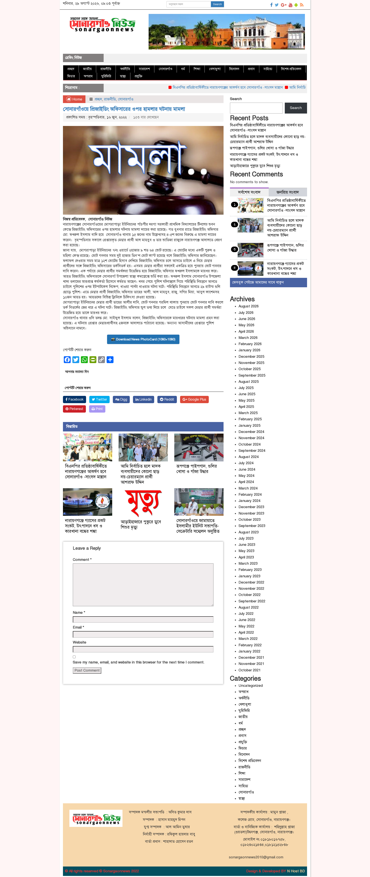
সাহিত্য (268, 69)
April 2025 (246, 406)
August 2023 (249, 532)
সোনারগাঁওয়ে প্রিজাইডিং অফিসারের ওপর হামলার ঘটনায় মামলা (124, 109)
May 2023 (246, 551)
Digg (123, 399)
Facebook (75, 399)
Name (79, 612)
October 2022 (250, 595)
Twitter (101, 399)
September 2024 (252, 450)
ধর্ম (183, 69)
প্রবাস (251, 69)
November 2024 (251, 438)
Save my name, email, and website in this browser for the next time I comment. (138, 662)
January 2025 (249, 425)
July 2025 (246, 388)
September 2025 (252, 375)
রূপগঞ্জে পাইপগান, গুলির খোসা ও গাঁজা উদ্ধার (196, 469)
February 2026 (250, 344)
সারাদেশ (144, 69)
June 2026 (247, 319)
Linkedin (145, 399)
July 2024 (246, 463)
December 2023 (251, 507)
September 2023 (252, 526)
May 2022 (246, 626)
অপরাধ (88, 76)
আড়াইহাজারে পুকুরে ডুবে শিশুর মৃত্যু (255, 166)
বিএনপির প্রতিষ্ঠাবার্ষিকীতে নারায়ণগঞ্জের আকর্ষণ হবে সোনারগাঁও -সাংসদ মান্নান (205, 87)
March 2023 (248, 563)
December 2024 (251, 432)
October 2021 (250, 670)
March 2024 (248, 488)
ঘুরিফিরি (106, 76)
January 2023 (249, 576)
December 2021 (251, 657)
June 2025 (247, 394)
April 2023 (246, 557)
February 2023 (250, 569)
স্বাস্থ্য (123, 76)
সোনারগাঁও (165, 69)
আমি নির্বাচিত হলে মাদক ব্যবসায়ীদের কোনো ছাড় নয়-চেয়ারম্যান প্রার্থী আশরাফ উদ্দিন (141, 474)
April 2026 (246, 331)
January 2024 (249, 500)
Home (76, 99)
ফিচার (71, 76)
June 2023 (247, 544)
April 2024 (246, 482)
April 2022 (246, 632)
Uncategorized (251, 685)
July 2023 (246, 538)
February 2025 (250, 419)
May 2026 (246, 325)
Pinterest (76, 409)
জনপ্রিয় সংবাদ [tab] (288, 192)
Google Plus (196, 399)
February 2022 (250, 645)
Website (79, 642)
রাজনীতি (105, 69)
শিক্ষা (197, 69)
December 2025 (251, 356)
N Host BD (296, 871)
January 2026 (249, 350)
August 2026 (249, 306)
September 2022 (252, 601)
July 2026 (246, 312)
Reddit (168, 399)
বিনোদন (234, 69)
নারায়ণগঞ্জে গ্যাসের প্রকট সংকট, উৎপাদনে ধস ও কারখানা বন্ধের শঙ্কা (85, 526)
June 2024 (247, 469)
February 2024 (250, 494)
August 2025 (249, 381)
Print (99, 409)
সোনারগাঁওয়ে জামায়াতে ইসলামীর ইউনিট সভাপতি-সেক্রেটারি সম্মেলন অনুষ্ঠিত (197, 526)
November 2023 (251, 513)
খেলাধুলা (215, 69)
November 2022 (251, 588)
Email (78, 627)
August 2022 (249, 607)
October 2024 (250, 444)
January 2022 (249, 651)
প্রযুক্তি (138, 76)
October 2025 (250, 369)
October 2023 (250, 519)
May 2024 (246, 475)
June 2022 (247, 620)
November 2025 (251, 363)
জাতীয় (87, 69)
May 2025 (246, 400)
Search (217, 4)
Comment (82, 559)
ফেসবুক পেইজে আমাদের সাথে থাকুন (258, 282)
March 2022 (248, 638)
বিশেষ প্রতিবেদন (291, 69)
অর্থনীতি (125, 69)
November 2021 (251, 663)
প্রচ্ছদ (70, 69)
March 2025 (248, 413)
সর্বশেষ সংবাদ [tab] (249, 192)
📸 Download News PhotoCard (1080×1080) (143, 339)
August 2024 (249, 457)
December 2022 (251, 582)
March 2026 (248, 337)
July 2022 (246, 613)
